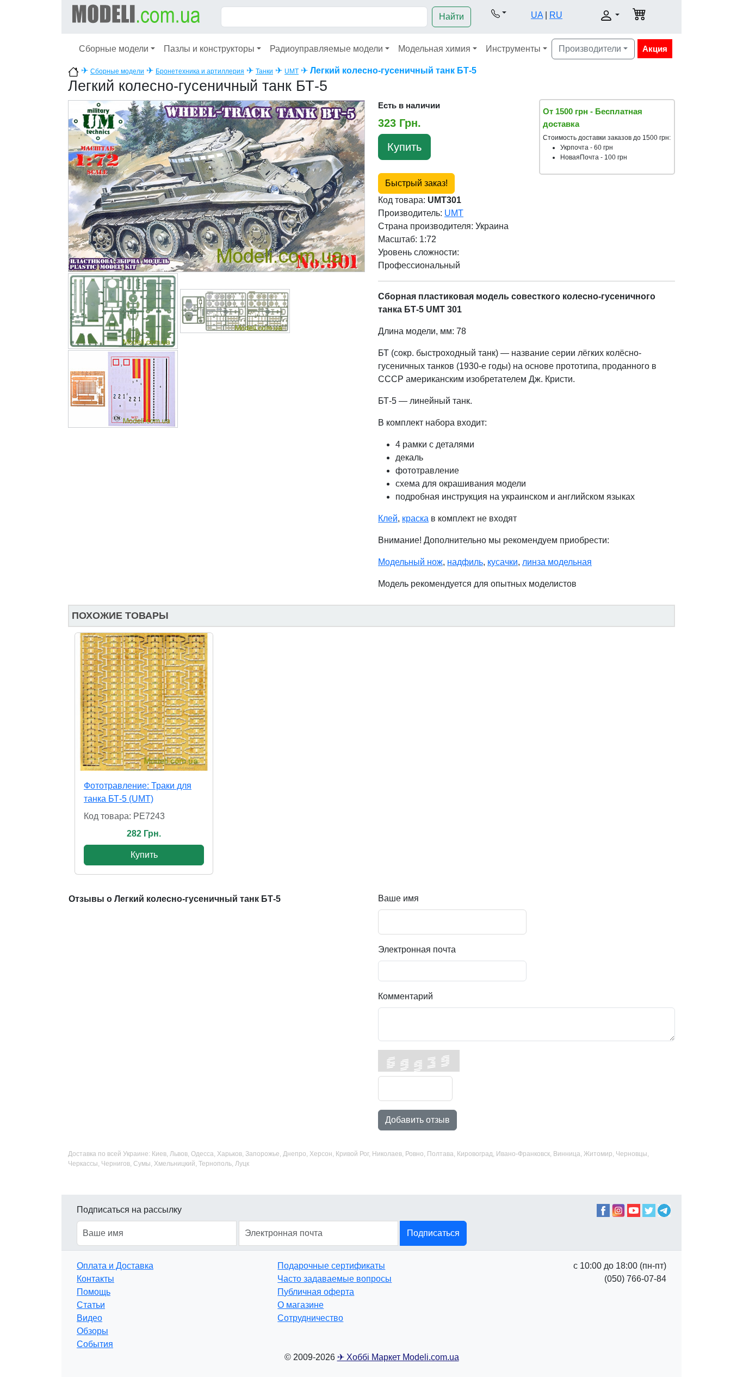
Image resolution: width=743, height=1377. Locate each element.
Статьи (91, 1305)
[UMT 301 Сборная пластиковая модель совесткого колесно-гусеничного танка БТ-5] (216, 185)
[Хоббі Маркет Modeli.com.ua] (136, 13)
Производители (590, 48)
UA (537, 15)
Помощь (93, 1291)
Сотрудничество (310, 1318)
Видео (89, 1318)
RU (555, 15)
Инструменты (513, 48)
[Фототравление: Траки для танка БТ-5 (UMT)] (144, 702)
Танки (264, 71)
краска (415, 518)
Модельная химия (434, 48)
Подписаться (433, 1233)
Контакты (95, 1278)
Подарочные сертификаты (331, 1265)
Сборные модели (113, 48)
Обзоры (92, 1331)
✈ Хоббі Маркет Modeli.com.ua (398, 1357)
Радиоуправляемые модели (326, 48)
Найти (451, 16)
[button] (499, 13)
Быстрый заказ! (416, 183)
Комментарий (405, 996)
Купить (404, 147)
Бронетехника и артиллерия (200, 71)
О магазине (300, 1305)
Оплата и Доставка (115, 1265)
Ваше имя (398, 898)
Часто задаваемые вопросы (334, 1278)
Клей (388, 518)
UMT (291, 71)
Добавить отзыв (417, 1119)
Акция (654, 48)
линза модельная (557, 562)
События (95, 1344)
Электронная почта (417, 949)
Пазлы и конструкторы (209, 48)
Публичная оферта (315, 1291)
